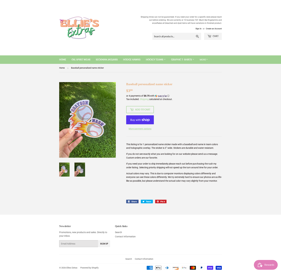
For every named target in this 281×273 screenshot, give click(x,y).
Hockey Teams (155, 59)
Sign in (198, 29)
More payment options (140, 128)
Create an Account (214, 29)
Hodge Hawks (131, 59)
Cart (215, 36)
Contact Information (125, 236)
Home (62, 59)
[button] (174, 95)
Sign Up (104, 244)
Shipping (144, 99)
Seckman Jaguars (107, 59)
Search (118, 232)
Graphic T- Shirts (181, 59)
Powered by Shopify (89, 267)
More (203, 59)
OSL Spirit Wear (81, 59)
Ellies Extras (71, 267)
